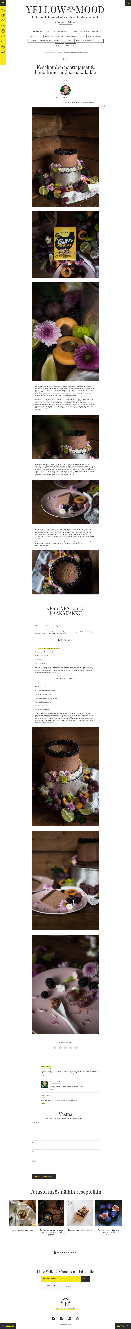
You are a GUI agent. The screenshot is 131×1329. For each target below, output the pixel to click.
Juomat (95, 32)
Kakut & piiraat (36, 36)
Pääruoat (98, 40)
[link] (65, 9)
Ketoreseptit (67, 40)
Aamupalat (37, 32)
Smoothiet (70, 45)
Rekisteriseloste (65, 1325)
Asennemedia (84, 102)
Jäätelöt (73, 32)
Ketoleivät (33, 40)
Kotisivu (34, 1161)
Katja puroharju (46, 1066)
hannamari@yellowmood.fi (65, 1309)
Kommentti (35, 1122)
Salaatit (59, 45)
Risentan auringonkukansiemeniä (49, 648)
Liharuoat (87, 40)
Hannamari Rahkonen (56, 1082)
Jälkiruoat (84, 32)
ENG (3, 61)
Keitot (82, 36)
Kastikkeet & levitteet (54, 36)
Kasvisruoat (72, 36)
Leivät (78, 40)
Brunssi (48, 32)
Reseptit (53, 52)
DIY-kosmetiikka (60, 32)
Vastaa (43, 1076)
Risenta (92, 102)
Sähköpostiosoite (38, 1152)
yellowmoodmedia (67, 1252)
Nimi (34, 1143)
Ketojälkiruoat (94, 36)
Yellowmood (46, 52)
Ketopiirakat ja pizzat (49, 40)
